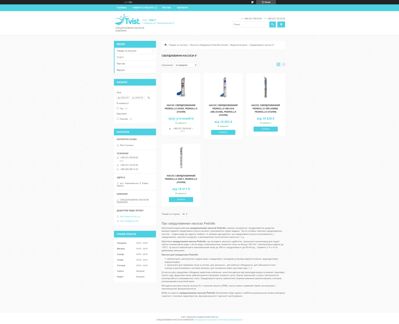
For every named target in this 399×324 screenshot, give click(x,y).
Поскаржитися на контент (206, 320)
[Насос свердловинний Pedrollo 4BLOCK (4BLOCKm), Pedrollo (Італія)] (223, 87)
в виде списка (283, 65)
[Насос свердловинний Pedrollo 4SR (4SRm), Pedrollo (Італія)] (265, 87)
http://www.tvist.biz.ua (130, 216)
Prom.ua (214, 317)
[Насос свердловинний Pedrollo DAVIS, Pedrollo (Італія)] (181, 87)
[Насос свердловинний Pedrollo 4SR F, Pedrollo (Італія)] (181, 158)
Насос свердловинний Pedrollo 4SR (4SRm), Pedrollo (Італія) (265, 108)
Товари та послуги (143, 8)
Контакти (182, 8)
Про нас (166, 8)
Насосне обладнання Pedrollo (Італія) (209, 45)
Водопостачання (238, 45)
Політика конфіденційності (231, 320)
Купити (223, 132)
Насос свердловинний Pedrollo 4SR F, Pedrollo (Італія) (181, 179)
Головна (122, 8)
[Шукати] (272, 24)
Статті (120, 57)
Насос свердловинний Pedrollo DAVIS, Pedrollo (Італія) (181, 108)
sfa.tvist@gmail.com (129, 221)
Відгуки (121, 70)
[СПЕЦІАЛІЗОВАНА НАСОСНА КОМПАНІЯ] (144, 19)
